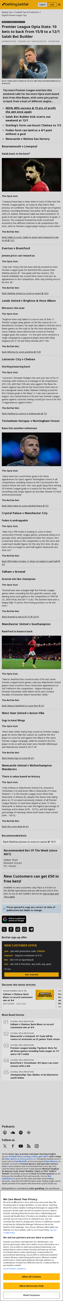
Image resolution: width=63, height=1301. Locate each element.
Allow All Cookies (31, 1276)
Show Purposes (31, 1295)
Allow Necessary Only (31, 1285)
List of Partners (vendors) (14, 1268)
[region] (31, 1245)
